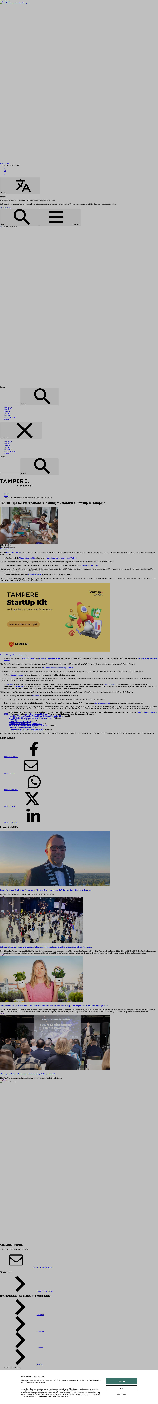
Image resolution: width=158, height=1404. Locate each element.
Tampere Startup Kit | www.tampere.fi (13, 655)
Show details (121, 1394)
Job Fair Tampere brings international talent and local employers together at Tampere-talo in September (46, 947)
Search (3, 224)
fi (4, 169)
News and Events (10, 417)
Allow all (121, 1381)
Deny (121, 1388)
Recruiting (7, 415)
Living (6, 409)
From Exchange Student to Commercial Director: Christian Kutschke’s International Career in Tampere (46, 890)
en (5, 171)
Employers (3, 955)
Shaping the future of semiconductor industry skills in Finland (27, 1074)
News (6, 496)
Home (6, 494)
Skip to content (5, 1)
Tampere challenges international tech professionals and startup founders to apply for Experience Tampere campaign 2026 (54, 1005)
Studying (7, 413)
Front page (8, 408)
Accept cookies (5, 208)
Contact (7, 419)
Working (7, 411)
